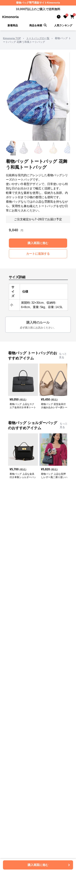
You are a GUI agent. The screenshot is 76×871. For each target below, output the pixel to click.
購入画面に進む (38, 243)
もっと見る (63, 355)
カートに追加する (38, 253)
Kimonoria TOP (12, 38)
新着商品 (13, 25)
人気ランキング (63, 25)
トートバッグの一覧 (37, 38)
